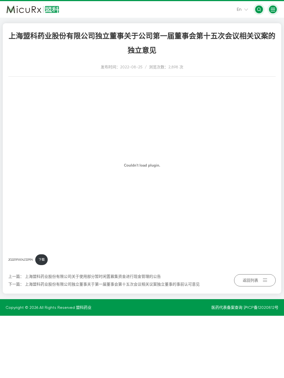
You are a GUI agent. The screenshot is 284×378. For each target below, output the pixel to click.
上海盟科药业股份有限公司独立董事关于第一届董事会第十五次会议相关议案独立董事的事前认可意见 (112, 284)
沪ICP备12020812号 (261, 307)
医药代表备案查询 (227, 307)
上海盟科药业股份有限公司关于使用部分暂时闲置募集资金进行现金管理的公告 (93, 276)
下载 (42, 260)
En (239, 9)
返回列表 (250, 280)
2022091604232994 (20, 260)
